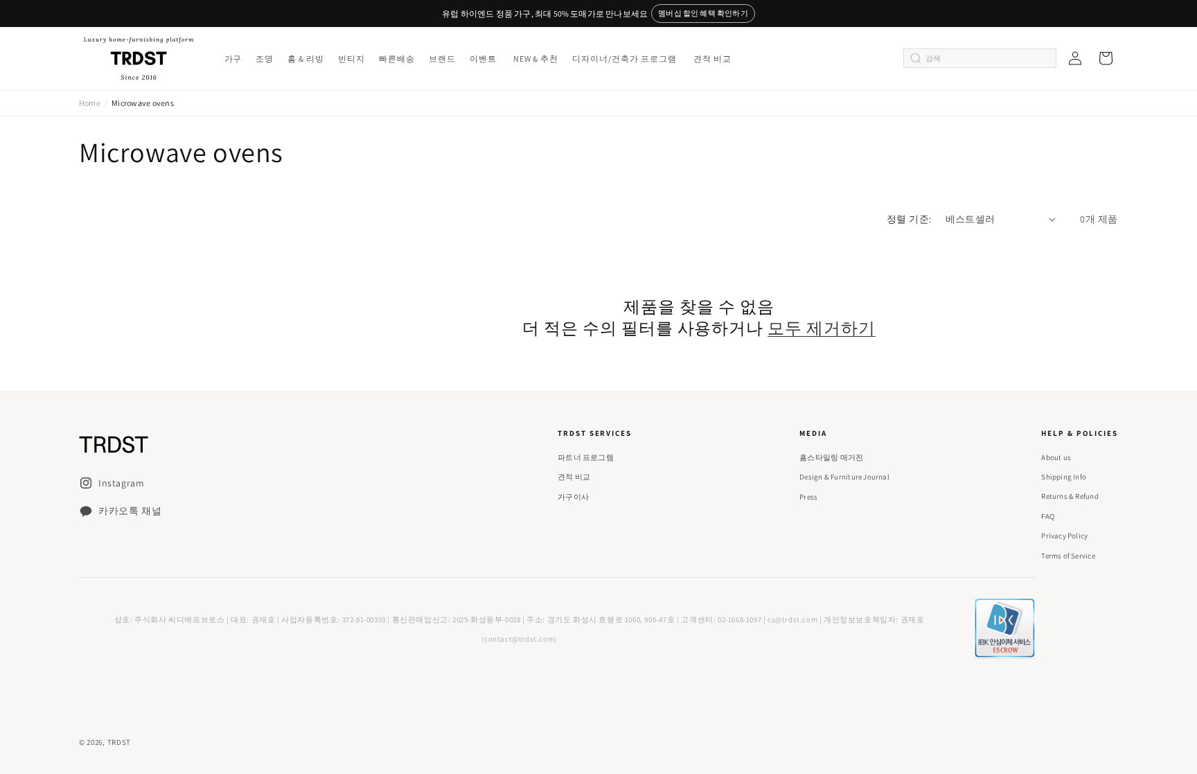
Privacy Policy (1064, 535)
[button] (232, 59)
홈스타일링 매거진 (831, 457)
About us (1056, 457)
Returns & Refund (1070, 496)
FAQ (1047, 516)
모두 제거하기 (822, 328)
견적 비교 (574, 477)
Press (808, 497)
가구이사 (573, 497)
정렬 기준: (909, 219)
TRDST (119, 742)
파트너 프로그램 (586, 457)
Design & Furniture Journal (844, 477)
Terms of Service (1068, 556)
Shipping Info (1063, 477)
